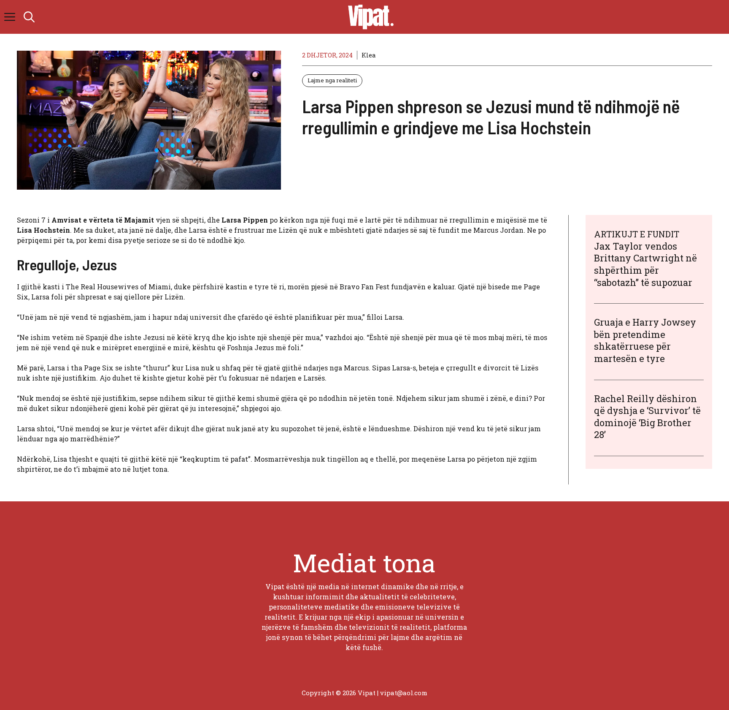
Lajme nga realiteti (332, 80)
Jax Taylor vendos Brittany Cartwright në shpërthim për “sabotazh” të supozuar (645, 264)
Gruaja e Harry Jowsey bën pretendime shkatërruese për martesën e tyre (645, 340)
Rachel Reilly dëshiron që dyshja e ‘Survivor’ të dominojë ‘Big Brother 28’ (647, 416)
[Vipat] (368, 17)
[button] (29, 17)
